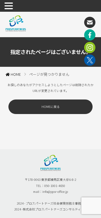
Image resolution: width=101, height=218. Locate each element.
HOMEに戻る (51, 106)
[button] (9, 6)
